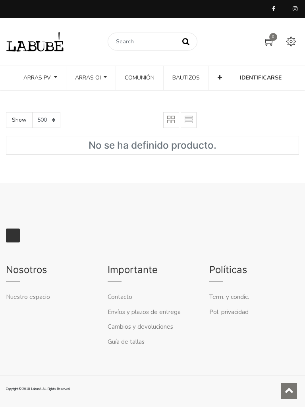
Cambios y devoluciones (140, 327)
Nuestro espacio (28, 297)
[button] (220, 78)
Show (19, 120)
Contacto (121, 297)
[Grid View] (171, 120)
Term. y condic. (229, 297)
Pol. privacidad (229, 312)
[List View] (189, 120)
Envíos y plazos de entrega (144, 312)
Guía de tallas (126, 342)
